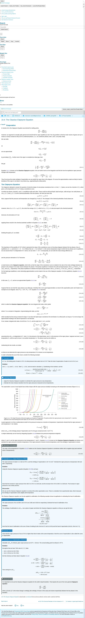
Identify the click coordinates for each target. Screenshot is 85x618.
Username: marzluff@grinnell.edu (33, 115)
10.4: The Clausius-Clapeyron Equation (9, 596)
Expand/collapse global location (83, 115)
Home (8, 115)
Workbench (17, 115)
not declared (29, 596)
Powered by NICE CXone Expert (22, 611)
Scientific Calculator (7, 77)
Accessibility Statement (53, 614)
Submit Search (4, 29)
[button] (5, 88)
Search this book (4, 24)
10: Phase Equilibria (66, 115)
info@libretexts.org (6, 615)
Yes (17, 605)
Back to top (3, 601)
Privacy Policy (34, 614)
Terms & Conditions (43, 614)
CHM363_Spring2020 (51, 115)
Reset (2, 39)
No (23, 605)
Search (3, 113)
